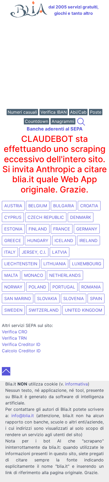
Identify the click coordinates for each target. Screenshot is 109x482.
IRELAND (88, 240)
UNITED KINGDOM (83, 310)
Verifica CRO (14, 331)
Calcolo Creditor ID (21, 350)
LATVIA (59, 252)
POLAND (37, 287)
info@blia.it (22, 415)
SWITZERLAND (44, 310)
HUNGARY (37, 240)
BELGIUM (37, 205)
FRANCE (61, 229)
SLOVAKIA (47, 298)
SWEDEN (13, 310)
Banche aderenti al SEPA (55, 129)
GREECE (12, 240)
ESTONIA (13, 229)
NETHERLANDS (65, 275)
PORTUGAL (63, 287)
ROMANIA (91, 287)
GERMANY (86, 229)
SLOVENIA (73, 298)
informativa (76, 384)
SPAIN (96, 298)
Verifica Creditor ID (21, 344)
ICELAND (63, 240)
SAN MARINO (17, 298)
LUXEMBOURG (86, 263)
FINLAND (38, 229)
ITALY (10, 252)
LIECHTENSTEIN (20, 263)
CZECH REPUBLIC (46, 217)
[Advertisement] (54, 64)
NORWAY (13, 287)
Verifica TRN (14, 338)
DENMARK (80, 217)
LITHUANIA (54, 263)
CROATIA (89, 205)
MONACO (33, 275)
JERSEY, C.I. (34, 252)
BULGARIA (63, 205)
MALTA (11, 275)
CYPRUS (12, 217)
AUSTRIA (13, 205)
